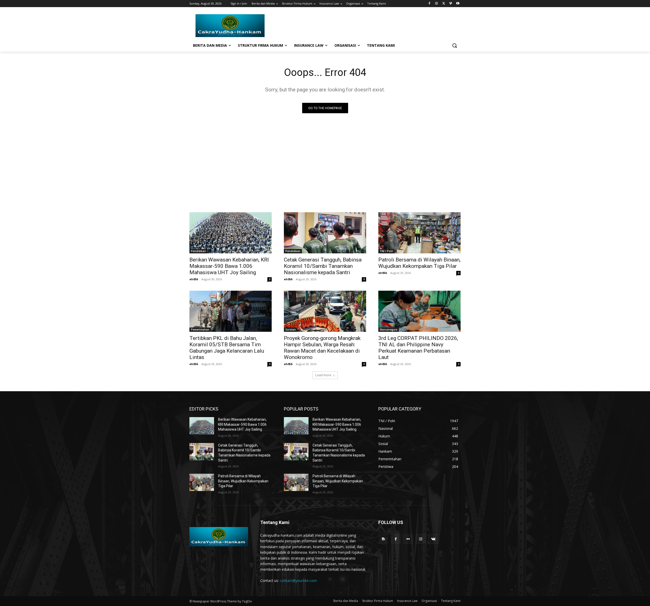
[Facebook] (429, 4)
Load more (323, 375)
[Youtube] (458, 4)
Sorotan (290, 329)
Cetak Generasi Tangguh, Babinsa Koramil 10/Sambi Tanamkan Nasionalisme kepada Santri (323, 266)
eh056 (193, 279)
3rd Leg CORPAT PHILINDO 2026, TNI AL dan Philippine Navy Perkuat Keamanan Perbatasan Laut (418, 347)
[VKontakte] (433, 539)
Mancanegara (388, 329)
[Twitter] (444, 4)
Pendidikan (198, 251)
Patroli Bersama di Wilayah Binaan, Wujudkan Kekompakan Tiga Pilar (419, 263)
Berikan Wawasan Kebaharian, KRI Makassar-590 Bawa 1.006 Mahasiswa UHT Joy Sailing (229, 266)
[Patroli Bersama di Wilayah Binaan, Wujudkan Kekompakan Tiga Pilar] (419, 232)
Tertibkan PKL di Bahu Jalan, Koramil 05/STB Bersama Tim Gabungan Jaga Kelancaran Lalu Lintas (226, 347)
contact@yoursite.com (298, 580)
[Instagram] (437, 4)
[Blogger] (383, 539)
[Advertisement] (325, 161)
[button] (454, 45)
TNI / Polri (386, 251)
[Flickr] (408, 539)
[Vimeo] (450, 4)
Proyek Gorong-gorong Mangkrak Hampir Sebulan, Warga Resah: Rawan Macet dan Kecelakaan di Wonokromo (322, 347)
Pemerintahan (200, 329)
